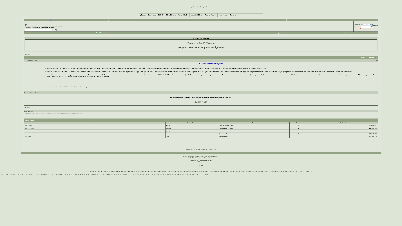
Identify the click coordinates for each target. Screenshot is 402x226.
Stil (377, 57)
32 (56, 174)
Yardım (211, 33)
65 (109, 174)
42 (78, 174)
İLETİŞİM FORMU (201, 102)
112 (197, 174)
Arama (346, 33)
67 (18, 174)
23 (39, 174)
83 (139, 174)
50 (92, 174)
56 (114, 174)
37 (67, 174)
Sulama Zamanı (29, 133)
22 (37, 174)
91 (154, 174)
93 (158, 174)
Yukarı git (216, 153)
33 (58, 174)
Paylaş (363, 57)
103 (175, 174)
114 (202, 174)
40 (73, 174)
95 (161, 174)
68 (127, 174)
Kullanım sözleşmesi (207, 153)
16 (26, 174)
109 (193, 174)
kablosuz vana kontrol (77, 113)
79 (135, 174)
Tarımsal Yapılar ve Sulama (56, 26)
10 (13, 174)
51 (97, 174)
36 (65, 174)
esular (44, 113)
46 (86, 174)
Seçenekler (371, 57)
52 (103, 174)
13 (20, 174)
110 (185, 174)
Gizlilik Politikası (196, 153)
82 (141, 174)
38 (69, 174)
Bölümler (45, 26)
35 (63, 174)
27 (46, 174)
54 (107, 174)
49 (101, 174)
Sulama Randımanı (29, 128)
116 (207, 174)
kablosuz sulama (51, 113)
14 (22, 174)
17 (28, 174)
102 (173, 174)
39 (71, 174)
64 (110, 174)
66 (124, 174)
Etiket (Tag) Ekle (28, 111)
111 (195, 174)
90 (152, 174)
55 (112, 174)
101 (170, 174)
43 (80, 174)
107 (188, 174)
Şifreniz (356, 27)
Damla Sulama (28, 125)
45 (82, 174)
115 (205, 174)
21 (35, 174)
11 (14, 174)
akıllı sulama (28, 113)
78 (133, 174)
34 (60, 174)
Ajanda (279, 33)
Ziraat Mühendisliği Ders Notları (285, 20)
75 (131, 174)
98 (146, 174)
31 (54, 174)
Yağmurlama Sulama (30, 131)
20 (33, 174)
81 (137, 174)
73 (99, 174)
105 (180, 174)
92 (156, 174)
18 (29, 174)
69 (126, 174)
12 (16, 174)
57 (116, 174)
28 (48, 174)
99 (75, 174)
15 (24, 174)
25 (43, 174)
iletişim (279, 171)
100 (168, 174)
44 (84, 174)
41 (77, 174)
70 (90, 174)
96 (163, 174)
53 (105, 174)
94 (159, 174)
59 (122, 174)
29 (50, 174)
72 (61, 174)
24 (41, 174)
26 (45, 174)
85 (143, 174)
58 (120, 174)
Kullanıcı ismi (357, 24)
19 (31, 174)
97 (165, 174)
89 (150, 174)
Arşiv (189, 153)
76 (129, 174)
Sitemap (106, 20)
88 (148, 174)
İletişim (185, 153)
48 (94, 174)
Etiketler (164, 20)
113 (200, 174)
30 (52, 174)
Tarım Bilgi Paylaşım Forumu (35, 26)
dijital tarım (40, 113)
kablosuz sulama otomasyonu (63, 113)
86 (144, 174)
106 (183, 174)
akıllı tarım (34, 113)
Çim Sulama (28, 136)
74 (95, 174)
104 (178, 174)
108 (190, 174)
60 (118, 174)
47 (88, 174)
